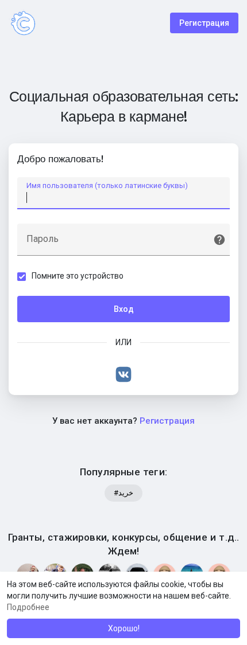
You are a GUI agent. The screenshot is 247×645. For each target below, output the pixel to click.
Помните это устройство (78, 275)
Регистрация (204, 23)
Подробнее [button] (28, 607)
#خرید (123, 492)
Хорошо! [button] (124, 628)
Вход (124, 309)
